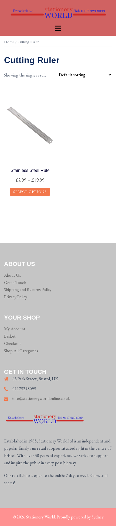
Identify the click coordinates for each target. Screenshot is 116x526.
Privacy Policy (15, 297)
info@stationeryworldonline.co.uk (41, 398)
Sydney (98, 517)
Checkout (12, 343)
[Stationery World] (58, 11)
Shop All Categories (21, 351)
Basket (10, 336)
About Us (12, 275)
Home (9, 41)
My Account (14, 329)
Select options (30, 191)
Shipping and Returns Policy (28, 289)
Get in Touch (15, 282)
